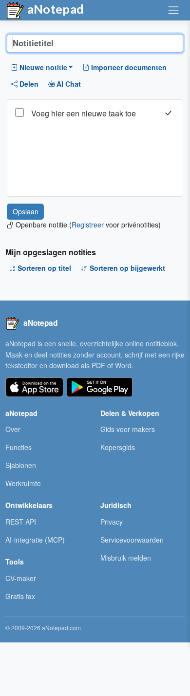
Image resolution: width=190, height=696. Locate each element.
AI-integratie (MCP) (35, 540)
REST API (20, 522)
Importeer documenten (129, 67)
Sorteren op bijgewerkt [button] (127, 268)
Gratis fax (20, 596)
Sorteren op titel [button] (44, 268)
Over (12, 429)
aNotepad (54, 8)
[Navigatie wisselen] (173, 10)
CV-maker (20, 578)
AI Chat (69, 84)
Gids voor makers (127, 429)
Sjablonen (20, 465)
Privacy (111, 522)
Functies (18, 447)
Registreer (88, 224)
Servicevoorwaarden (132, 540)
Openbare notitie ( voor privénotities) (88, 224)
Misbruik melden (125, 558)
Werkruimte (23, 483)
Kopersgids (117, 447)
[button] (41, 67)
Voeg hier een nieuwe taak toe (83, 113)
